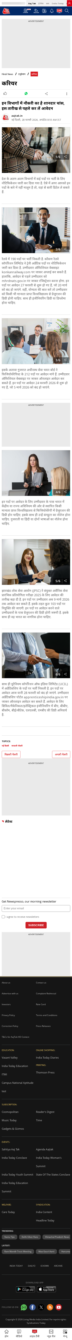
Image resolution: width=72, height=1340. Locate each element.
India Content (44, 1212)
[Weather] (36, 12)
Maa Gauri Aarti (46, 1251)
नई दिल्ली (5, 745)
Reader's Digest (45, 1112)
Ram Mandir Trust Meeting (17, 1251)
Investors (6, 1004)
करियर (34, 74)
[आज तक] (6, 11)
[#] (26, 93)
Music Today (9, 1120)
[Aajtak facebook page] (32, 1307)
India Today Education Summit (15, 1187)
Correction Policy (10, 1026)
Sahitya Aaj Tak (11, 1149)
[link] (69, 3)
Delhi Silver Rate (30, 1236)
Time (39, 1120)
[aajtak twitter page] (41, 1307)
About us (6, 982)
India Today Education (15, 1066)
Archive (58, 1265)
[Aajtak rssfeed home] (50, 1307)
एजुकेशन (21, 74)
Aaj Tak (32, 3)
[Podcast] (44, 11)
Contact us (41, 982)
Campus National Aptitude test (17, 1087)
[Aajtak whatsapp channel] (24, 1307)
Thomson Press (45, 1072)
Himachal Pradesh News (57, 1236)
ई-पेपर (41, 3)
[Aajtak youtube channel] (59, 1307)
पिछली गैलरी (11, 754)
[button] (65, 1334)
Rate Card (41, 1004)
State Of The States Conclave (53, 1174)
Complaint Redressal (46, 993)
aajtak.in (17, 115)
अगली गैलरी (61, 754)
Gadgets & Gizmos (13, 1128)
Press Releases (43, 1026)
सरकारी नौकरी (17, 745)
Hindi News (7, 74)
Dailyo (31, 1265)
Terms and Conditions (46, 1015)
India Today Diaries (47, 1057)
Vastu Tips (9, 1236)
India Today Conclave (14, 1157)
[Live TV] (59, 12)
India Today (58, 3)
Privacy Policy (8, 1015)
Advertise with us (10, 993)
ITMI (4, 1074)
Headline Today (45, 1220)
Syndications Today (36, 1322)
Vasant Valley (10, 1057)
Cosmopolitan (10, 1112)
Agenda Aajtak (44, 1149)
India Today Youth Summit (17, 1174)
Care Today (8, 1212)
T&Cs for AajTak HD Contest (15, 1036)
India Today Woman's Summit (49, 1162)
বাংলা (47, 3)
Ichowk (45, 1265)
